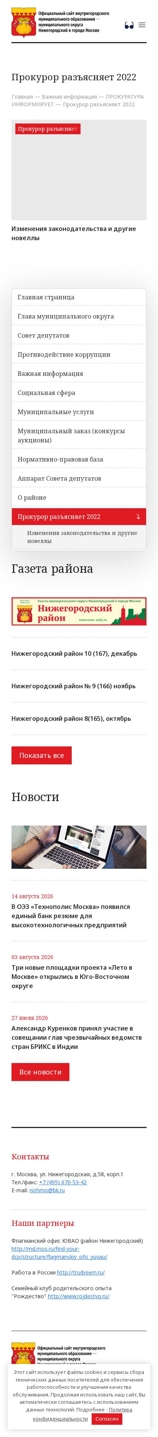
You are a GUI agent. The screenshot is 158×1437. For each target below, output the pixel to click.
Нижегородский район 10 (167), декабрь (74, 653)
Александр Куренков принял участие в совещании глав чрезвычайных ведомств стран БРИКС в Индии (77, 1037)
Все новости (40, 1071)
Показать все (41, 755)
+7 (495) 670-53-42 (63, 1182)
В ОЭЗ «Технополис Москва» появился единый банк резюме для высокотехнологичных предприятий (71, 915)
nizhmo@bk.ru (47, 1190)
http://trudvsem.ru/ (81, 1272)
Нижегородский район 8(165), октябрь (71, 718)
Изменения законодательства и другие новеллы (74, 233)
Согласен (106, 1418)
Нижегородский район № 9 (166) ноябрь (74, 686)
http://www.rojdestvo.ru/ (78, 1296)
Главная (22, 96)
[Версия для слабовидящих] (130, 24)
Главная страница (46, 297)
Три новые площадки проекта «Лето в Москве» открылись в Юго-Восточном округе (72, 976)
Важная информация (69, 96)
